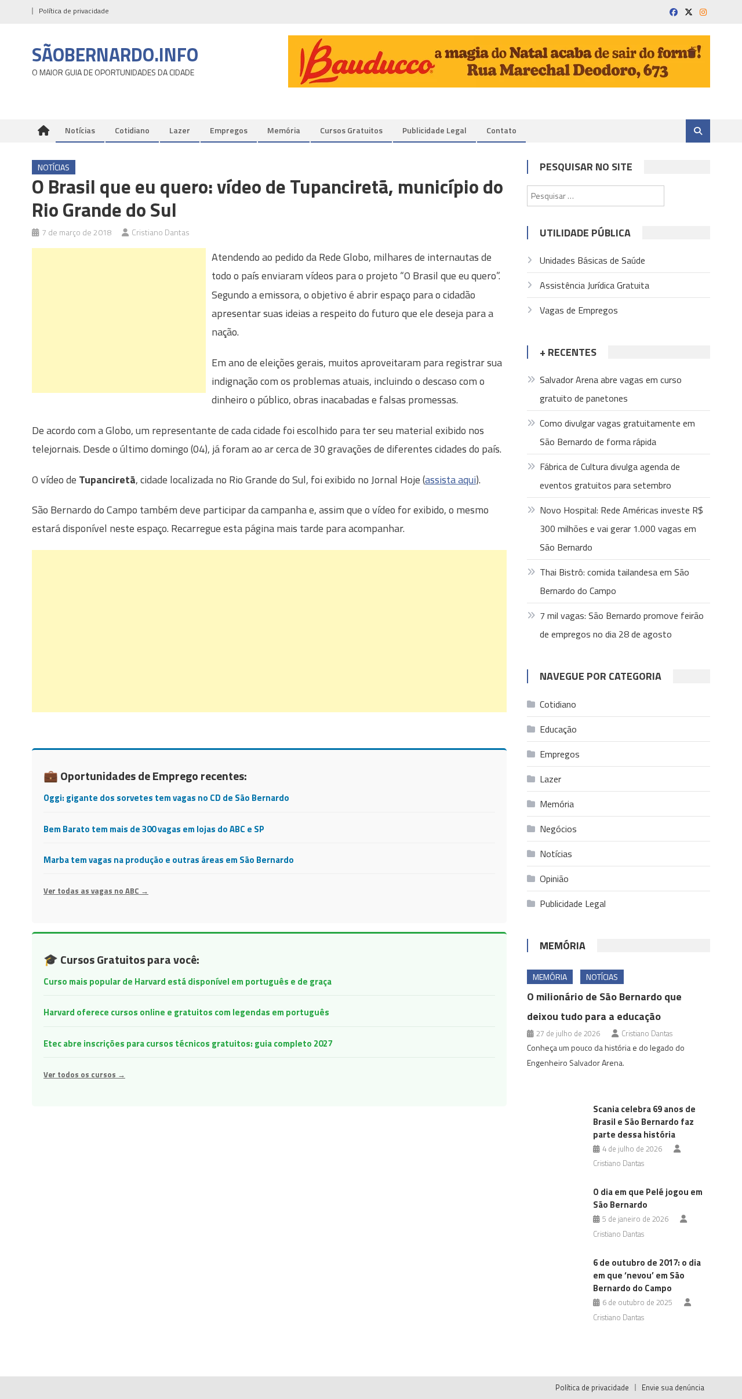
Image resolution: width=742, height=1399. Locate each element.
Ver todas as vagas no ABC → (95, 891)
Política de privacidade (74, 10)
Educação (558, 729)
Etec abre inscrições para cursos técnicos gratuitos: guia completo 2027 (187, 1043)
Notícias (80, 130)
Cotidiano (132, 130)
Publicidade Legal (434, 130)
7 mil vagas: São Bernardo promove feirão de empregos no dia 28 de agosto (622, 625)
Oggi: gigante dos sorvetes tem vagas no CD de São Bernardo (166, 797)
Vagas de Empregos (579, 310)
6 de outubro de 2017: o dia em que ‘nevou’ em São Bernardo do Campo (647, 1275)
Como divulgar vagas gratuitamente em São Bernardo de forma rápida (617, 432)
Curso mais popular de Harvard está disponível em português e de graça (187, 981)
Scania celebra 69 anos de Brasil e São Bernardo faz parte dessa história (644, 1121)
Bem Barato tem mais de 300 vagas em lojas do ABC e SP (153, 829)
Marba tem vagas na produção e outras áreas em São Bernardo (168, 859)
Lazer (179, 130)
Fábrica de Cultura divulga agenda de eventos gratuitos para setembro (610, 476)
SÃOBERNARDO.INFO (115, 54)
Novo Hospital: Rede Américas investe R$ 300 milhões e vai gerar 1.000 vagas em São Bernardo (621, 528)
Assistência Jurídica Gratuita (594, 285)
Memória (283, 130)
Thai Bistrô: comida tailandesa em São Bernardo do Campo (614, 581)
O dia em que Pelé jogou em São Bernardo (648, 1198)
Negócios (558, 829)
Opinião (554, 879)
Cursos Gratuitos (351, 130)
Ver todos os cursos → (84, 1074)
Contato (501, 130)
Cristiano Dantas (161, 232)
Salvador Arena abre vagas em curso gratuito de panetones (611, 389)
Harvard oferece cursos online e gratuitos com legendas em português (186, 1012)
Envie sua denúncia (673, 1387)
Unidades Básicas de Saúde (592, 260)
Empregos (229, 130)
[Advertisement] (119, 320)
